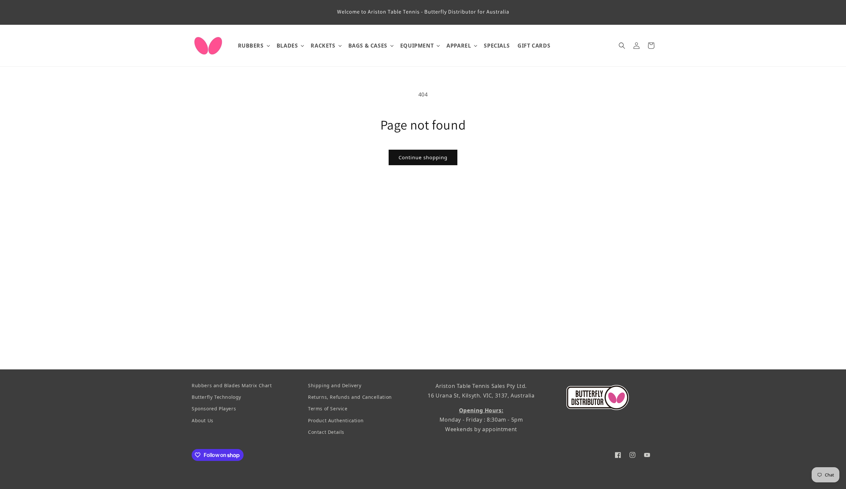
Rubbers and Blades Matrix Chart (232, 385)
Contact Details (326, 432)
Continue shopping (423, 157)
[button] (253, 45)
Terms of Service (328, 408)
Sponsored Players (214, 408)
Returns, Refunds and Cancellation (350, 397)
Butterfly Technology (216, 397)
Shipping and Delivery (335, 385)
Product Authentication (336, 420)
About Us (202, 420)
